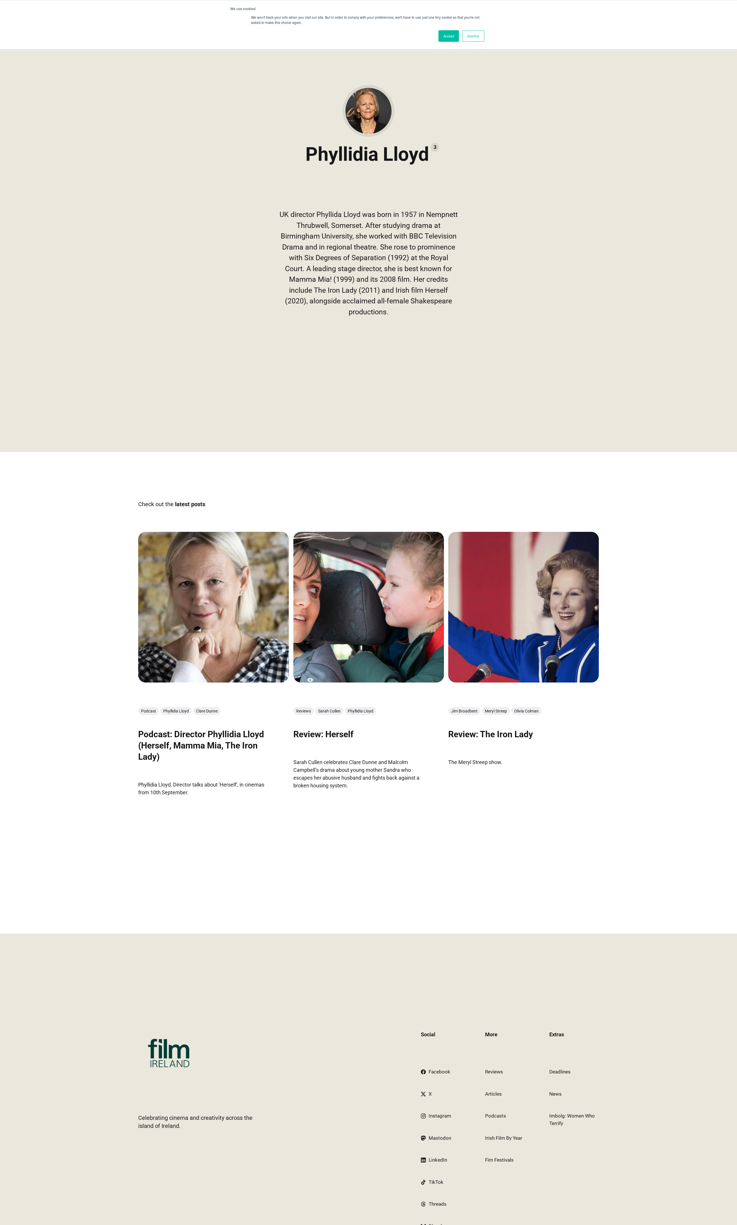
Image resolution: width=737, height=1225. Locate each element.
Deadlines (560, 1072)
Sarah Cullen (329, 711)
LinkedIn (438, 1160)
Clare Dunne (207, 711)
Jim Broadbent (464, 711)
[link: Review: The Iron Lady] (523, 680)
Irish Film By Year (503, 1138)
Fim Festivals (499, 1160)
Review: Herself (323, 734)
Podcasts (495, 1116)
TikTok (436, 1182)
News (555, 1094)
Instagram (440, 1116)
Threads (438, 1204)
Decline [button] (473, 35)
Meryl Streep (496, 711)
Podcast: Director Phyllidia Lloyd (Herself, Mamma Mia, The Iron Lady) (201, 745)
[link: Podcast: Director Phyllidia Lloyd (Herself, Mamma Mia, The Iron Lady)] (213, 680)
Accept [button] (448, 35)
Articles (493, 1094)
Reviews (303, 711)
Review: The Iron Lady (490, 734)
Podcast (148, 711)
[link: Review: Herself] (368, 680)
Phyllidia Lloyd (176, 711)
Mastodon (440, 1138)
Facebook (439, 1072)
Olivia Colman (526, 711)
